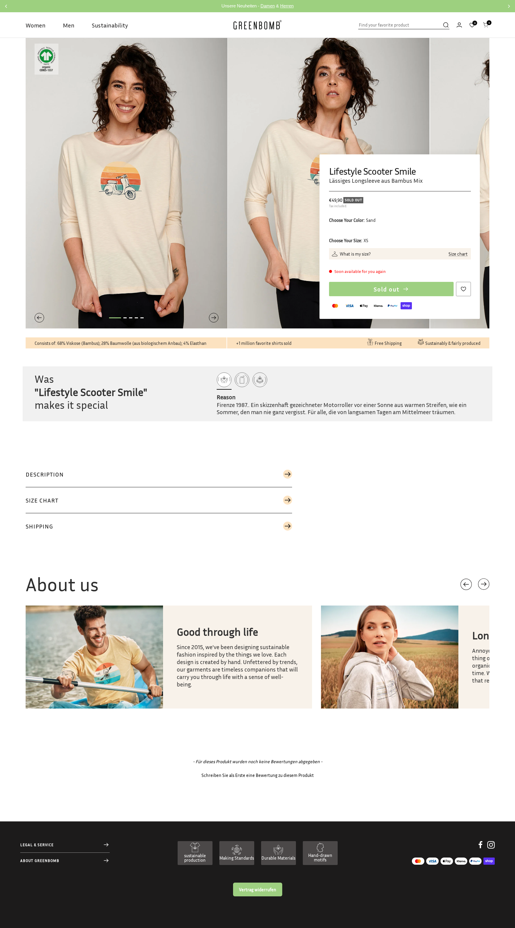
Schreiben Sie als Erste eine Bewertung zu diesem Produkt (257, 775)
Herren (287, 5)
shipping (39, 526)
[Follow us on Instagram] (491, 849)
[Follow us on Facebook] (481, 849)
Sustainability (110, 25)
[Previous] (39, 317)
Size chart (458, 253)
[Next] (213, 317)
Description (45, 474)
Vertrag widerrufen (257, 889)
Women (36, 25)
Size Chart (42, 500)
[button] (483, 584)
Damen (267, 5)
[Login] (459, 24)
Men (69, 25)
